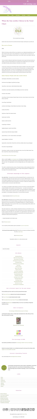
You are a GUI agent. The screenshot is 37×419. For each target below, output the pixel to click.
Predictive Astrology (18, 275)
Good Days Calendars (4, 399)
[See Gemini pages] (9, 411)
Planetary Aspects (7, 221)
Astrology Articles (18, 262)
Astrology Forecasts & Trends (18, 260)
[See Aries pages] (4, 411)
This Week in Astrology (4, 402)
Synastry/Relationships (18, 274)
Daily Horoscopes (3, 396)
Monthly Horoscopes (4, 398)
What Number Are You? (18, 335)
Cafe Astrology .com (7, 8)
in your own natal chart (24, 225)
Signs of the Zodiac (18, 268)
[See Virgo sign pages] (17, 411)
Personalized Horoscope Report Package (10, 299)
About (2, 378)
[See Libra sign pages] (19, 411)
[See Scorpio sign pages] (22, 411)
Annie (19, 239)
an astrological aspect (15, 159)
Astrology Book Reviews (18, 281)
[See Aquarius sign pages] (30, 411)
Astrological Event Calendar (16, 356)
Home (2, 377)
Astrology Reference (18, 278)
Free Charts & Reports (4, 395)
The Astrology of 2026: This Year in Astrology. (24, 342)
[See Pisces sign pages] (33, 411)
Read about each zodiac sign (18, 325)
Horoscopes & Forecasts (18, 259)
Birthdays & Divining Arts (18, 272)
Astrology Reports (18, 256)
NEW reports (9, 302)
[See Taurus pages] (6, 411)
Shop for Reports (3, 393)
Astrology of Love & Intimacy (18, 263)
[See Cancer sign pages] (12, 411)
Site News (2, 384)
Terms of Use (3, 381)
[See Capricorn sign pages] (28, 411)
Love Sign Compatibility (18, 271)
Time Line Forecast (6, 294)
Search (2, 386)
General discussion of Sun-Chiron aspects (9, 155)
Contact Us (3, 380)
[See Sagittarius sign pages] (25, 411)
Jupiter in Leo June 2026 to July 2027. (9, 349)
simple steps (20, 231)
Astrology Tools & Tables (18, 277)
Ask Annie (18, 265)
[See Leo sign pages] (14, 411)
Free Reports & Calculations (18, 284)
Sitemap (2, 383)
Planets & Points (18, 269)
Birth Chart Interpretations (18, 257)
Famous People (18, 266)
